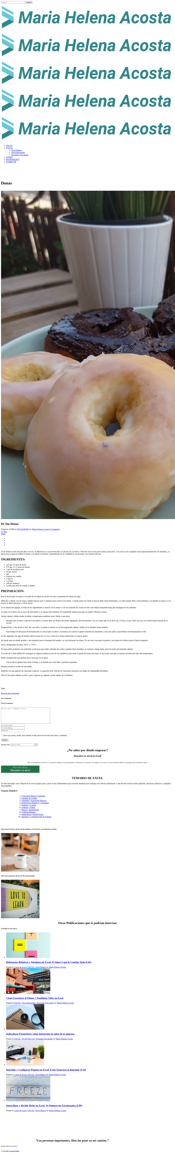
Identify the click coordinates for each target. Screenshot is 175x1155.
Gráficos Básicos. (29, 812)
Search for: (5, 745)
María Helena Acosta (40, 529)
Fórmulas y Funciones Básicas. (34, 800)
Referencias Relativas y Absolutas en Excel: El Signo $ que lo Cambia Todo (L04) (48, 962)
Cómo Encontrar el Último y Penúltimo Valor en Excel (34, 998)
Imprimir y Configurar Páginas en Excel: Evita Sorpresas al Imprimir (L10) (46, 1069)
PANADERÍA (23, 529)
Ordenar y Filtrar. (28, 807)
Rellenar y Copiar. (29, 805)
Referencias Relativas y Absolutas (35, 803)
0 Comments (55, 529)
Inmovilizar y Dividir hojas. (33, 814)
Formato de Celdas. (29, 798)
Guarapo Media (14, 1151)
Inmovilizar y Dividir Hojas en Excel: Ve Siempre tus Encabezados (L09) (44, 1105)
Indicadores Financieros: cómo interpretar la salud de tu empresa (40, 1034)
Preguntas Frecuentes (45, 1003)
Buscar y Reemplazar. (30, 810)
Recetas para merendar (10, 693)
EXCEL (31, 967)
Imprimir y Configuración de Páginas (37, 817)
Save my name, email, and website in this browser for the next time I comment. (35, 735)
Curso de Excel (20, 967)
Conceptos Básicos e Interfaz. (33, 796)
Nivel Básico (40, 967)
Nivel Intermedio (29, 1003)
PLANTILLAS (28, 1039)
